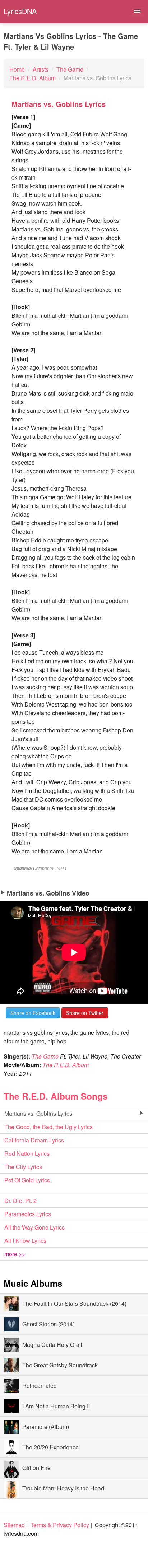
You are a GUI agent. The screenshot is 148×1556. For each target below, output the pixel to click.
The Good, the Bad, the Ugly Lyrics (48, 1127)
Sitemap (14, 1525)
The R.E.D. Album (65, 1065)
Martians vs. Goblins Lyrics (38, 1113)
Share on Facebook (32, 1012)
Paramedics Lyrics (27, 1214)
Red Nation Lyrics (27, 1153)
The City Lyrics (23, 1167)
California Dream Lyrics (34, 1140)
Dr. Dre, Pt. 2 (20, 1200)
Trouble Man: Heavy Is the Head (63, 1488)
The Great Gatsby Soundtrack (60, 1365)
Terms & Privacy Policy (60, 1525)
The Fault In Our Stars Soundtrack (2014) (74, 1303)
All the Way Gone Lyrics (34, 1227)
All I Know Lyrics (25, 1240)
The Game (45, 1056)
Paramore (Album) (45, 1426)
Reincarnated (39, 1385)
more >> (14, 1254)
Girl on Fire (36, 1467)
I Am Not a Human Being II (56, 1406)
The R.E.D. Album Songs (56, 1096)
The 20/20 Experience (50, 1447)
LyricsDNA (20, 11)
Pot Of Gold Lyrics (27, 1180)
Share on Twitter (84, 1012)
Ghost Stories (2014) (48, 1324)
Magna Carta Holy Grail (52, 1344)
